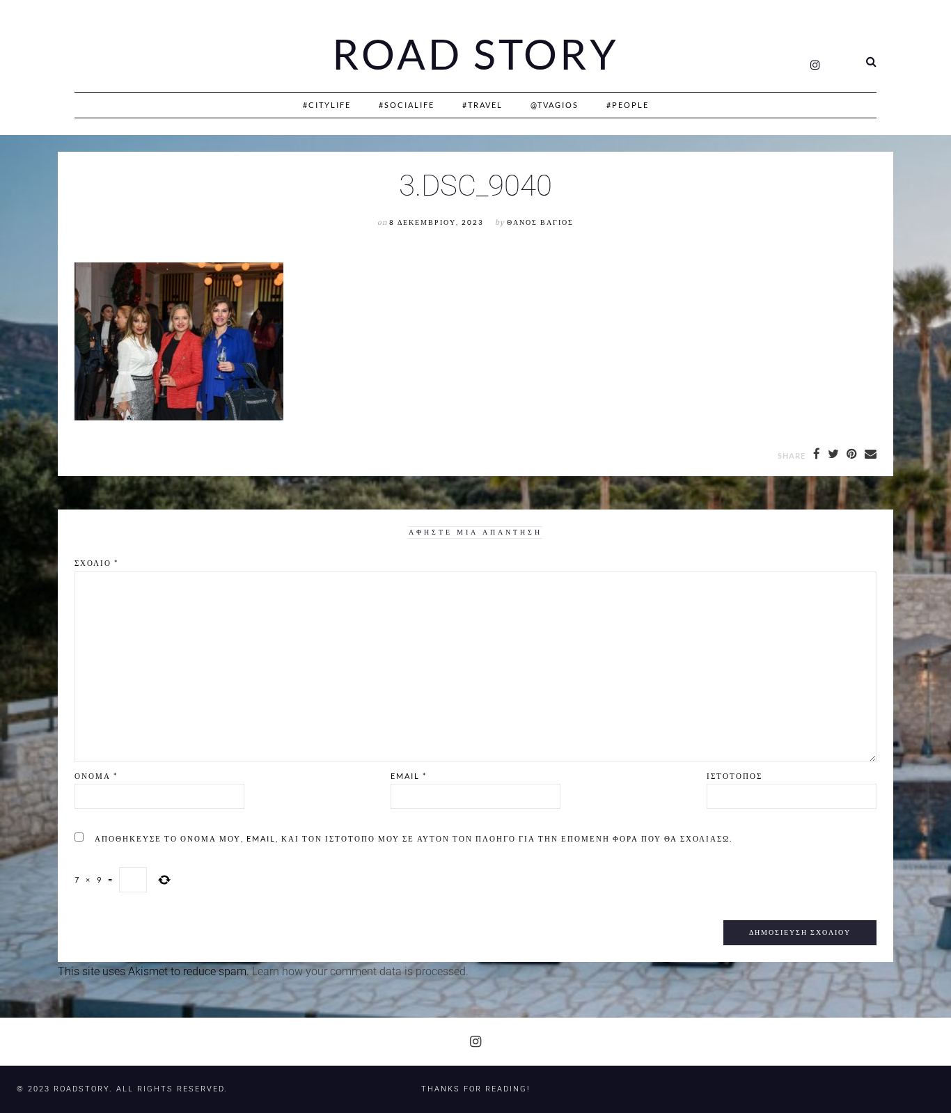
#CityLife (327, 104)
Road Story (475, 54)
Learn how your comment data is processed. (360, 971)
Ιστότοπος (734, 775)
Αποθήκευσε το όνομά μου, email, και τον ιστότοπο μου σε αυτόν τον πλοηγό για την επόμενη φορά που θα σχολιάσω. (413, 838)
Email (409, 775)
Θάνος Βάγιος (540, 222)
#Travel (482, 104)
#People (627, 104)
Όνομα (96, 775)
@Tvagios (554, 104)
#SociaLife (406, 104)
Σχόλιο (96, 562)
